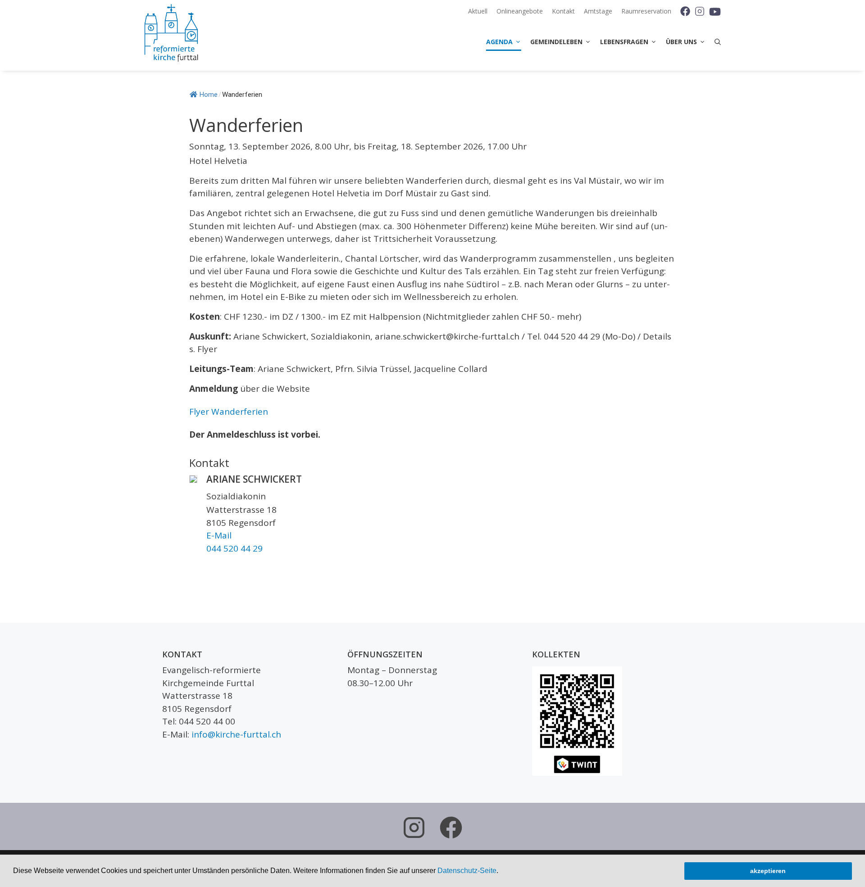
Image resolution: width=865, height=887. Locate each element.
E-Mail (219, 535)
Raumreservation (646, 11)
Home (209, 95)
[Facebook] (681, 11)
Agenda (499, 41)
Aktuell (477, 11)
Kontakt (563, 11)
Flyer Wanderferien (228, 411)
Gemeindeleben (556, 41)
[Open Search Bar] (715, 42)
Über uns (681, 41)
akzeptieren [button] (768, 870)
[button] (501, 871)
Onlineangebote (519, 11)
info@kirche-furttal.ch (236, 734)
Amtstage (598, 11)
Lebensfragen (624, 41)
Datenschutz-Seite (466, 870)
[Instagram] (699, 11)
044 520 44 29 (234, 548)
